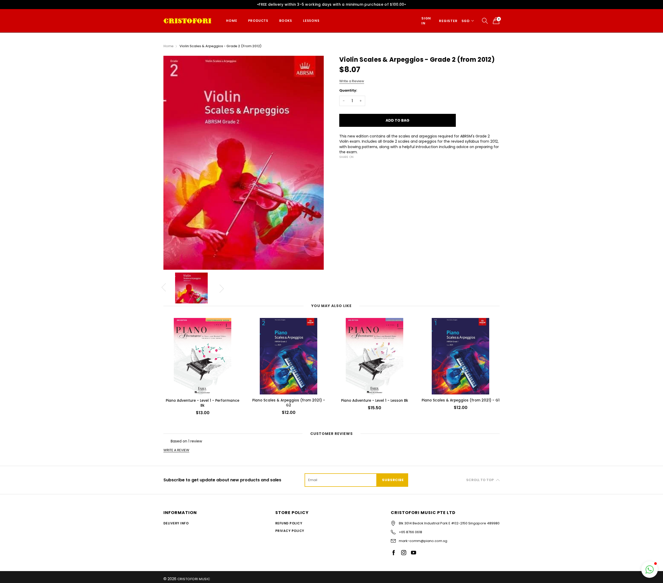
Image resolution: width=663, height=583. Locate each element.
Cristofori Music (193, 579)
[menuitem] (231, 21)
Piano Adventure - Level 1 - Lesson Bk (374, 400)
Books (285, 20)
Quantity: (348, 90)
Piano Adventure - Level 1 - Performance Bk (202, 403)
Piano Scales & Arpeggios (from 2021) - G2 (288, 403)
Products (258, 20)
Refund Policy (288, 523)
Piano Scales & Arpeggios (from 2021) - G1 (461, 400)
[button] (649, 569)
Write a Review (351, 81)
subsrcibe (392, 479)
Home (231, 20)
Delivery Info (176, 523)
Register (448, 20)
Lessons (311, 20)
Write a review (176, 450)
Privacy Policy (289, 531)
